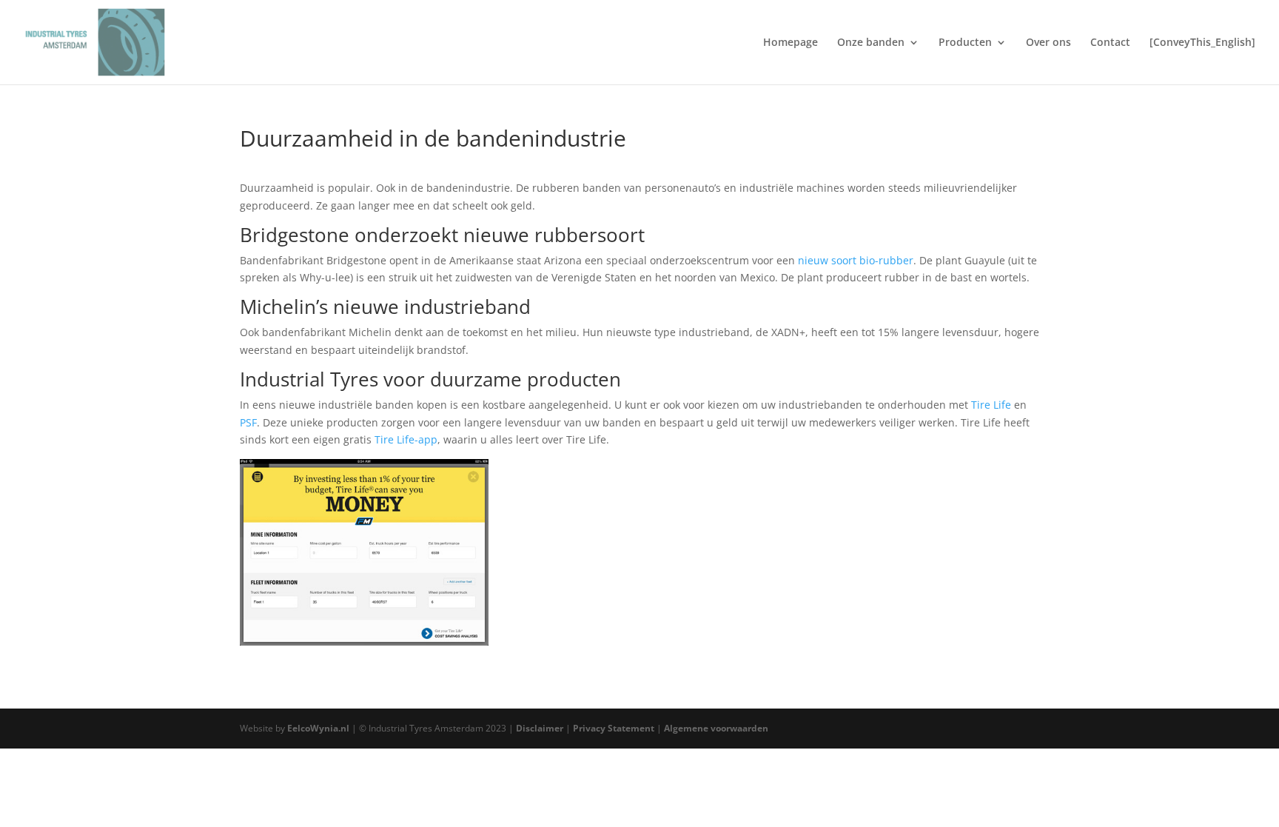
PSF (248, 422)
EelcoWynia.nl (318, 728)
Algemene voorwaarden (716, 728)
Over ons (1048, 43)
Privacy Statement (615, 728)
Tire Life (991, 405)
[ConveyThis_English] (1202, 43)
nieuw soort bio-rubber (855, 260)
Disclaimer (540, 728)
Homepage (790, 43)
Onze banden (870, 43)
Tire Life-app (406, 439)
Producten (965, 43)
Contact (1110, 43)
